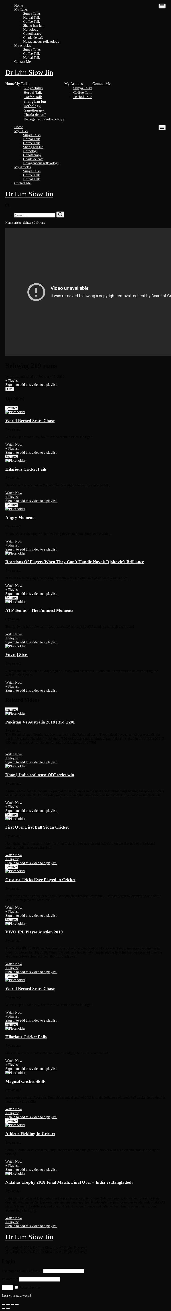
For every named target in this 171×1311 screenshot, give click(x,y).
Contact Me (22, 61)
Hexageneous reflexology (41, 41)
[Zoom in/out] (17, 1304)
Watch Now (13, 444)
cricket (18, 222)
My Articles (22, 45)
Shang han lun (33, 25)
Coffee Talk (31, 21)
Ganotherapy (32, 33)
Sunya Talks (32, 13)
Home (18, 5)
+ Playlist (11, 380)
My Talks (21, 9)
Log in (7, 1287)
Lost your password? (16, 1295)
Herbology (30, 29)
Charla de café (33, 37)
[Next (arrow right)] (8, 1308)
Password (10, 1279)
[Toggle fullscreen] (12, 1304)
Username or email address (22, 1271)
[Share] (8, 1304)
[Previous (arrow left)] (3, 1308)
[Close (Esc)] (3, 1304)
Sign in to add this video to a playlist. (31, 384)
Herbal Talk (31, 17)
